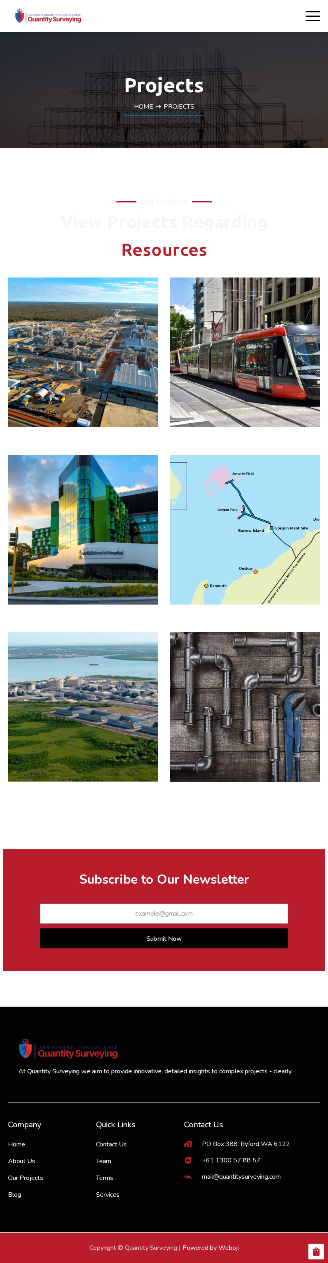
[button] (316, 1249)
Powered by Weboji (210, 1247)
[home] (48, 16)
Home (143, 106)
